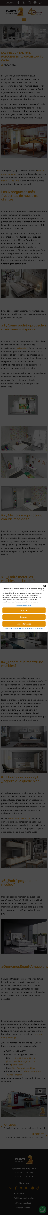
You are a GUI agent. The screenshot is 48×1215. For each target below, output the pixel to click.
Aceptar (24, 610)
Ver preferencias (24, 624)
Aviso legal (39, 628)
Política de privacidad (26, 628)
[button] (44, 586)
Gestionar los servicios (23, 606)
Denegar (24, 617)
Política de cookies (11, 628)
